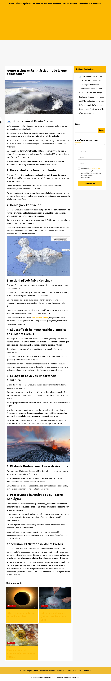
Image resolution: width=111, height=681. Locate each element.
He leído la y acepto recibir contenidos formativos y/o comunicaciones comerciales (91, 172)
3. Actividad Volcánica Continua (91, 88)
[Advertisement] (55, 23)
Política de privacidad (29, 671)
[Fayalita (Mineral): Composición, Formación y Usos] (22, 635)
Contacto (96, 3)
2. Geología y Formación (89, 84)
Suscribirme (90, 183)
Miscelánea (84, 3)
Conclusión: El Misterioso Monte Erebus (91, 109)
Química (27, 3)
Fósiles (73, 3)
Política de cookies (47, 671)
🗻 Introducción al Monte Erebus (91, 76)
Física (19, 3)
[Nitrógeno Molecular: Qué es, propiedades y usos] (55, 598)
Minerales (38, 3)
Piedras (48, 3)
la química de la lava (40, 317)
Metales (57, 3)
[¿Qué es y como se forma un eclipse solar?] (22, 598)
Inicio (11, 3)
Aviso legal (60, 671)
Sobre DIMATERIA (74, 671)
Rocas (66, 3)
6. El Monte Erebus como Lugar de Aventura (91, 101)
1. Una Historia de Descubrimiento (91, 80)
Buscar (78, 123)
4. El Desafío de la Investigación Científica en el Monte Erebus (91, 92)
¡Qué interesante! (86, 113)
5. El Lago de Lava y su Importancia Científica (91, 97)
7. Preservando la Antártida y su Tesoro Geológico (91, 105)
